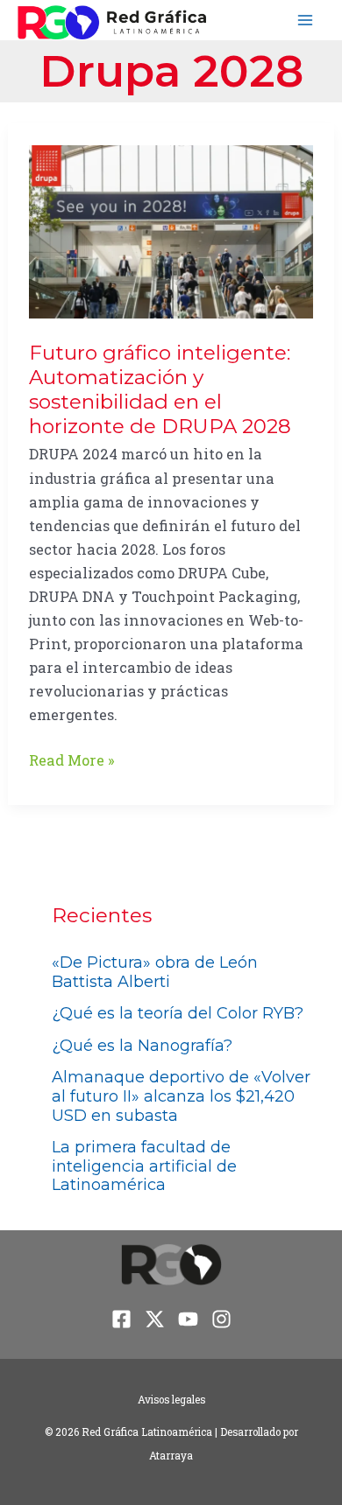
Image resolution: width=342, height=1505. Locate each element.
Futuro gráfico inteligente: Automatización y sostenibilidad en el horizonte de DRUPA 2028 (160, 389)
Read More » (72, 761)
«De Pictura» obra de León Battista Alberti (155, 972)
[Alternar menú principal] (304, 20)
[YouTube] (188, 1319)
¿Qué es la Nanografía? (142, 1045)
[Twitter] (155, 1319)
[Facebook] (121, 1319)
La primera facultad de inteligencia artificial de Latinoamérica (144, 1166)
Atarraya (171, 1455)
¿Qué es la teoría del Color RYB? (177, 1013)
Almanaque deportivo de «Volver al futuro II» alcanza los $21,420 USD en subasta (181, 1096)
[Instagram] (221, 1319)
